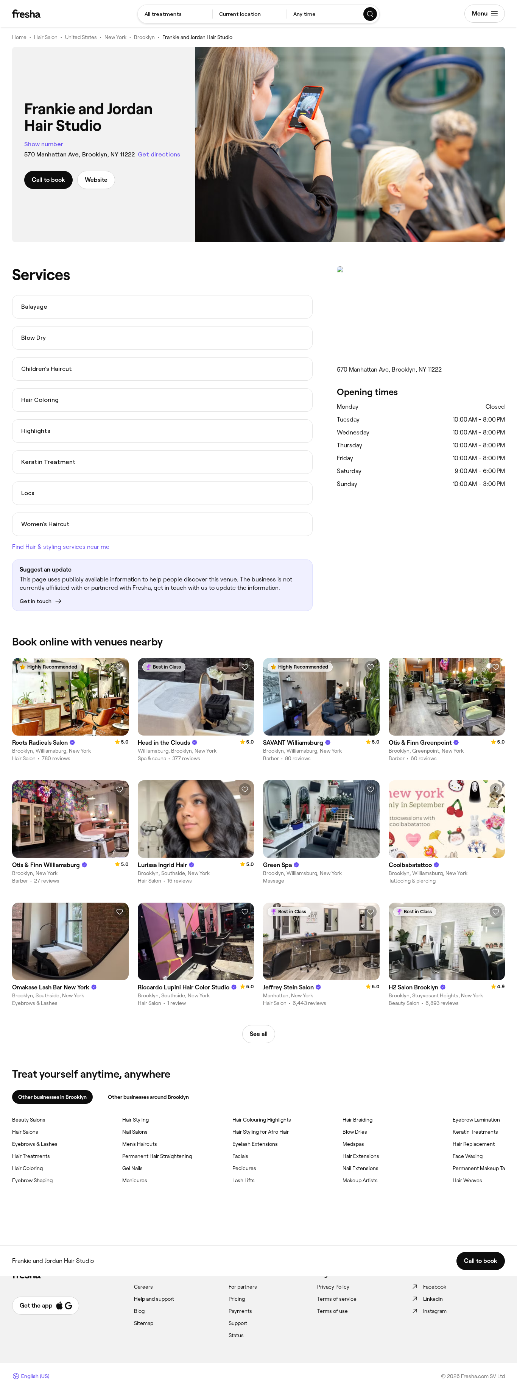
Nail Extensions (360, 1168)
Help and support (154, 1299)
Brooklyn (144, 37)
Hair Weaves (467, 1180)
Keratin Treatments (475, 1132)
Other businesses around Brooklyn (148, 1097)
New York (115, 37)
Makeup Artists (360, 1180)
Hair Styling (135, 1120)
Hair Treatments (31, 1156)
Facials (240, 1156)
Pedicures (244, 1168)
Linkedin (433, 1299)
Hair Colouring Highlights (261, 1120)
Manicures (134, 1180)
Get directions (159, 154)
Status (236, 1335)
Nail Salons (135, 1132)
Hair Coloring (27, 1168)
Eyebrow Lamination (476, 1120)
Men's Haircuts (139, 1144)
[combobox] (175, 14)
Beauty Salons (28, 1120)
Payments (240, 1311)
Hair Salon (46, 37)
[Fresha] (26, 14)
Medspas (353, 1144)
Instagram (435, 1311)
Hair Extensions (361, 1156)
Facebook (434, 1287)
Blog (139, 1311)
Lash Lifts (243, 1180)
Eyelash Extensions (255, 1144)
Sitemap (143, 1323)
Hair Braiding (357, 1120)
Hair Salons (25, 1132)
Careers (143, 1287)
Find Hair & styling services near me (60, 547)
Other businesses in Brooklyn (52, 1097)
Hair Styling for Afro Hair (260, 1132)
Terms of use (332, 1311)
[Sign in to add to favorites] (120, 667)
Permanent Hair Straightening (157, 1156)
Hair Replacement (474, 1144)
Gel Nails (132, 1168)
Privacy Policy (333, 1287)
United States (81, 37)
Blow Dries (355, 1132)
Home (19, 37)
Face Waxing (468, 1156)
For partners (243, 1287)
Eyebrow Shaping (32, 1180)
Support (238, 1323)
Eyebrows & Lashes (35, 1144)
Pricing (237, 1299)
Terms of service (337, 1299)
